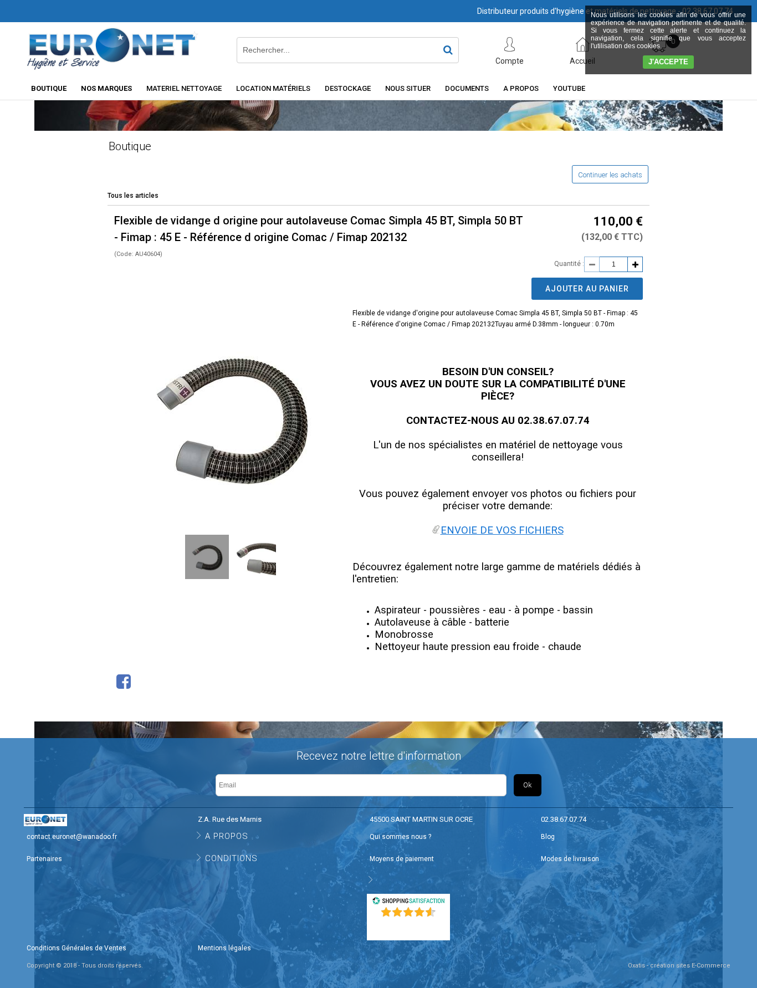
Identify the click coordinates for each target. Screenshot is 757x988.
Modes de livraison (570, 859)
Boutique (49, 88)
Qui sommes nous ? (400, 837)
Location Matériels (273, 88)
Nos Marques (106, 88)
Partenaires (44, 859)
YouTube (569, 88)
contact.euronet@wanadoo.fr (72, 837)
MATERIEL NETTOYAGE (184, 88)
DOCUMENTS (467, 88)
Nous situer (408, 88)
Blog (548, 837)
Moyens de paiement (402, 859)
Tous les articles (133, 195)
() (409, 926)
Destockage (348, 88)
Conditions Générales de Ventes (76, 948)
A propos (521, 88)
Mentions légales (224, 948)
